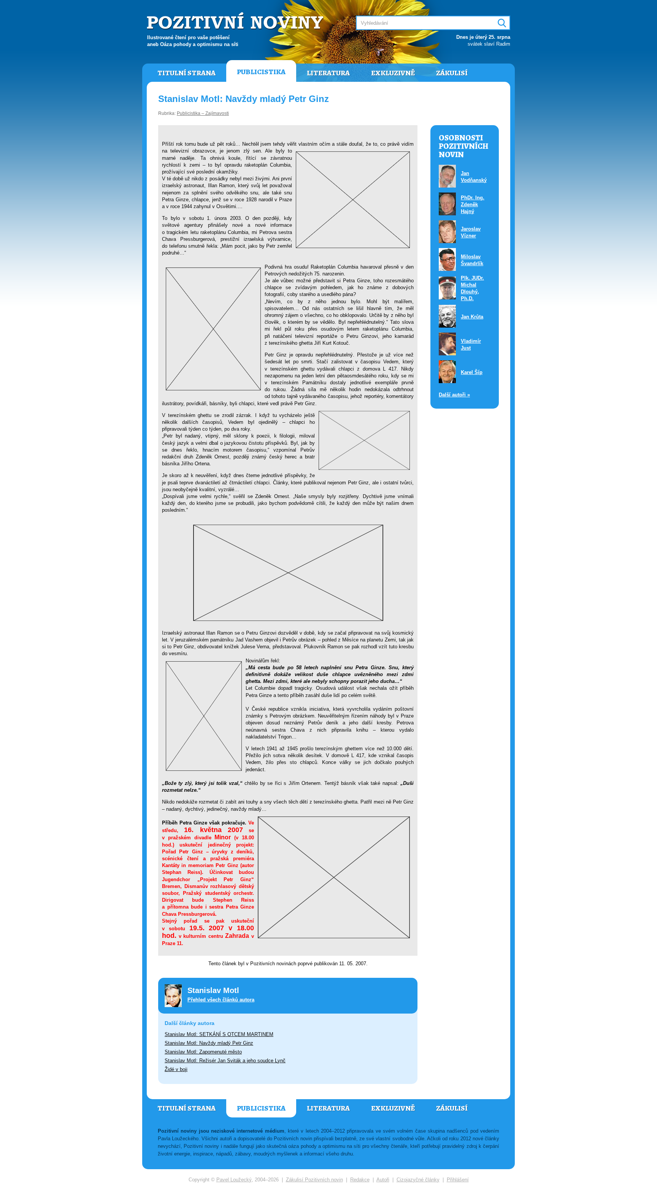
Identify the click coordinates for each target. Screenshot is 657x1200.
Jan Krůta (472, 317)
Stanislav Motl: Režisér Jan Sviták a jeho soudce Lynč (225, 1060)
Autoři (382, 1179)
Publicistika (261, 72)
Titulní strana (186, 73)
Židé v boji (176, 1069)
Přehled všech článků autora (220, 1000)
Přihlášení (458, 1179)
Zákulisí (452, 73)
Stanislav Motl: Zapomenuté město (203, 1052)
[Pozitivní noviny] (236, 21)
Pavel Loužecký (234, 1179)
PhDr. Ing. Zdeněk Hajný (472, 204)
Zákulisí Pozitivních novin (314, 1179)
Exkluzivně (393, 73)
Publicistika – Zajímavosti (203, 113)
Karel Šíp (471, 372)
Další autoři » (454, 395)
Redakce (360, 1179)
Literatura (328, 73)
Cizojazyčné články (418, 1179)
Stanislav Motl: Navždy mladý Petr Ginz (209, 1043)
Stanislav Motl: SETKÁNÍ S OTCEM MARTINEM (219, 1034)
